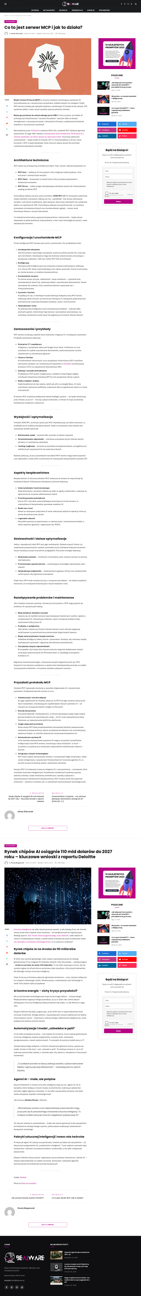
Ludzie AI (91, 10)
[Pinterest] (6, 117)
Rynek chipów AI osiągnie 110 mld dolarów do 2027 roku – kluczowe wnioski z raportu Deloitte (26, 799)
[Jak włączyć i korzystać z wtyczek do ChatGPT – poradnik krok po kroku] (103, 85)
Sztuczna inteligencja (22, 929)
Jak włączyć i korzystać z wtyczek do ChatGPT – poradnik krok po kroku (121, 85)
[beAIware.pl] (70, 4)
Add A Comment (48, 828)
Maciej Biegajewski (17, 863)
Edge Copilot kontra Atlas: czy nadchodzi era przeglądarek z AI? (77, 1280)
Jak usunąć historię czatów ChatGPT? (27, 1198)
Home (6, 15)
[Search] (136, 4)
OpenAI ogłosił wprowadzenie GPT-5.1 (76, 1253)
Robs (23, 1183)
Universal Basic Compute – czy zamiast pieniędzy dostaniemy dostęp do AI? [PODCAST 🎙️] (69, 799)
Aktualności (49, 10)
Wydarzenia (104, 10)
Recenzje (63, 10)
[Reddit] (6, 123)
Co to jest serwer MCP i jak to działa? (67, 1198)
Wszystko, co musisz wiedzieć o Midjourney (123, 97)
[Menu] (5, 4)
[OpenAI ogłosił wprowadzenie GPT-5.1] (56, 1255)
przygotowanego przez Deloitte (47, 935)
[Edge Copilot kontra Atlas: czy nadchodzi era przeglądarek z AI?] (56, 1280)
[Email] (6, 134)
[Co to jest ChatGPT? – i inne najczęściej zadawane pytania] (103, 111)
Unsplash (32, 1183)
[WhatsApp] (6, 129)
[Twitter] (6, 111)
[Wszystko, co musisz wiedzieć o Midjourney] (103, 99)
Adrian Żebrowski (17, 33)
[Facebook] (6, 106)
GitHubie (67, 364)
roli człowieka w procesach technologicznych (32, 942)
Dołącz (118, 201)
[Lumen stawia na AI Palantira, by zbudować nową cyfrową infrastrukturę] (56, 1267)
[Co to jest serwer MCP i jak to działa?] (47, 66)
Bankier (23, 1177)
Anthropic (35, 130)
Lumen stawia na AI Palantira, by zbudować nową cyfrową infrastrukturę (76, 1266)
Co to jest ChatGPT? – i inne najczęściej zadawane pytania (123, 110)
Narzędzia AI (77, 10)
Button (14, 2)
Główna (35, 10)
